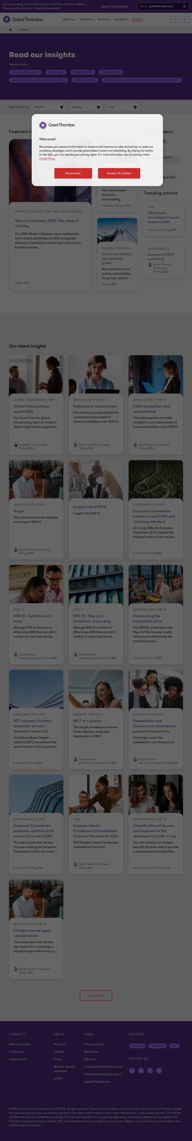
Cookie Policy (47, 158)
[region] (97, 150)
